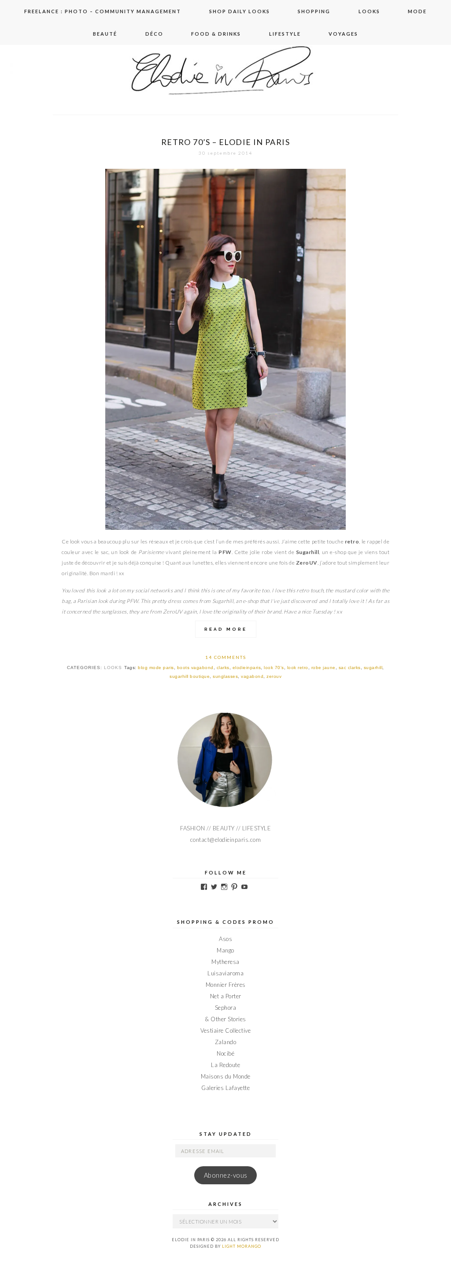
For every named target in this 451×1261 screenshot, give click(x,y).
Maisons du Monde (226, 1076)
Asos (225, 938)
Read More (225, 629)
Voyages (343, 34)
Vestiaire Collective (225, 1030)
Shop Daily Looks (239, 11)
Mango (225, 950)
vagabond (252, 676)
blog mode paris (156, 667)
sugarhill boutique (190, 676)
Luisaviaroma (225, 973)
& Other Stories (225, 1019)
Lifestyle (285, 34)
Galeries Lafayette (225, 1087)
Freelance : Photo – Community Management (102, 11)
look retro (297, 667)
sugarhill (373, 667)
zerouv (273, 676)
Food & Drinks (216, 34)
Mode (417, 11)
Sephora (226, 1007)
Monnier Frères (226, 984)
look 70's (274, 667)
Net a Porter (225, 996)
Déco (154, 34)
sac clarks (350, 667)
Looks (369, 11)
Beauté (105, 34)
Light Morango (241, 1246)
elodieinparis (247, 667)
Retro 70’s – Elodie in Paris (225, 142)
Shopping (314, 11)
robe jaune (323, 667)
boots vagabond (195, 667)
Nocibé (225, 1053)
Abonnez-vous (226, 1175)
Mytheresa (225, 961)
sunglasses (225, 676)
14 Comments (225, 657)
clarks (223, 667)
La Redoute (225, 1064)
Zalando (226, 1041)
